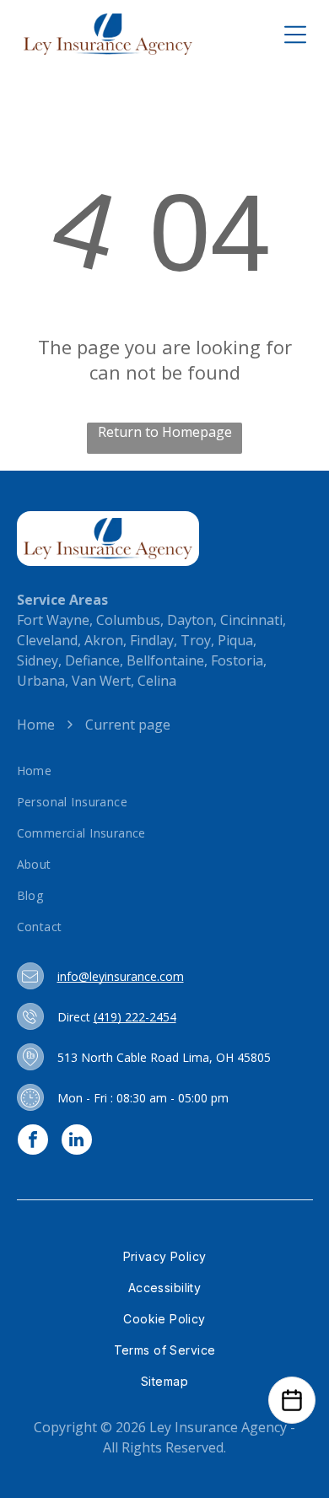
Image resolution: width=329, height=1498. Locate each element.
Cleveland (47, 640)
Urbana (41, 680)
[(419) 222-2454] (29, 1016)
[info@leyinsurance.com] (30, 976)
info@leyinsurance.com (120, 976)
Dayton (190, 620)
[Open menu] (295, 35)
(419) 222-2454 (135, 1017)
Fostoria (237, 660)
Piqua (235, 640)
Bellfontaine (165, 660)
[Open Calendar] (292, 1400)
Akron (103, 640)
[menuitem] (165, 770)
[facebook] (33, 1141)
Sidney (37, 660)
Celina (157, 680)
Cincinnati (251, 620)
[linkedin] (77, 1141)
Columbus (128, 620)
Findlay (152, 640)
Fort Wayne (53, 620)
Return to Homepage (165, 432)
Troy (196, 640)
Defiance (92, 660)
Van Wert (101, 680)
